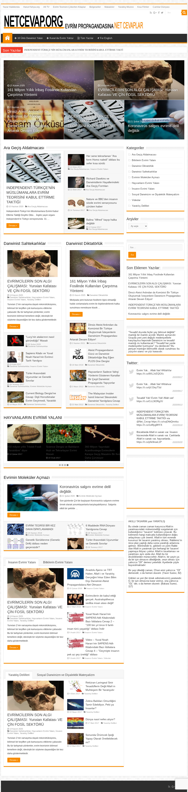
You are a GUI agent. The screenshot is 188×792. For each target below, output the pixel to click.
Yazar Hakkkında (11, 7)
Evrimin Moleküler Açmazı (41, 386)
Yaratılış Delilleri (34, 299)
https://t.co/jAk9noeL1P (149, 442)
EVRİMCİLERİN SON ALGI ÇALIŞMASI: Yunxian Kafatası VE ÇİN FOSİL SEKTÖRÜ (32, 286)
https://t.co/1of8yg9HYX (149, 425)
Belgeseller (95, 7)
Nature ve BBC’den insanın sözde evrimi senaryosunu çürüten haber (102, 203)
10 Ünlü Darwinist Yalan (30, 38)
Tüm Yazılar (86, 38)
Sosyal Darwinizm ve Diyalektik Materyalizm (66, 674)
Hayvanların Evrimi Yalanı (43, 297)
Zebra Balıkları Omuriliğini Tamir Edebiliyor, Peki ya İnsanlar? (101, 704)
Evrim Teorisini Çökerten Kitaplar (69, 7)
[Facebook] (159, 12)
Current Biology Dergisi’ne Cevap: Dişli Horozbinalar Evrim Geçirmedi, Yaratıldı (41, 397)
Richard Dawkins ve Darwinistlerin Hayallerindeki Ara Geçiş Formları (102, 182)
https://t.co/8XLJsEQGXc (150, 373)
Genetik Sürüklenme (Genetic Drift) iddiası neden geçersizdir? (43, 543)
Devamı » (13, 225)
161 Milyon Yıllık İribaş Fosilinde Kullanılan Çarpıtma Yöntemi (93, 286)
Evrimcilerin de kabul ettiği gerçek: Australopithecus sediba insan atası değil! (101, 599)
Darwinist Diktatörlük (84, 243)
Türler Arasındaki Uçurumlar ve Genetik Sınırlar (38, 377)
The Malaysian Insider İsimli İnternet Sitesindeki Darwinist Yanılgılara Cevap (104, 397)
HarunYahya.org (31, 7)
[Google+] (155, 12)
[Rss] (150, 12)
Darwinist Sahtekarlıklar (25, 243)
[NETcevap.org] (74, 21)
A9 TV (46, 7)
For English (106, 38)
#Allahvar (166, 384)
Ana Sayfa (7, 37)
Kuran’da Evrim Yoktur (61, 38)
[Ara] (184, 12)
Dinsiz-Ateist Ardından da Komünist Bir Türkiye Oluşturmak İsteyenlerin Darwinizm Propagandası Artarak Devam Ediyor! (27, 121)
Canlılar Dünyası (161, 7)
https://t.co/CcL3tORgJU (150, 401)
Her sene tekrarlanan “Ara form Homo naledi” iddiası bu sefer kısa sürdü (103, 159)
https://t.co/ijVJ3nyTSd (149, 387)
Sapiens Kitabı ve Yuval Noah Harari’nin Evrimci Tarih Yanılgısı (39, 357)
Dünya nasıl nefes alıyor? (100, 719)
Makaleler (109, 7)
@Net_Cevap (144, 421)
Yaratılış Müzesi (126, 7)
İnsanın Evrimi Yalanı (99, 169)
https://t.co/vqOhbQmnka (164, 421)
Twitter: (132, 363)
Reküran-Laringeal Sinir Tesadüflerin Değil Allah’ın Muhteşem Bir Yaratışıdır (100, 686)
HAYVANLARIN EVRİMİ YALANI (33, 417)
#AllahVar (166, 370)
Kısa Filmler (143, 7)
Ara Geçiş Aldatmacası (24, 147)
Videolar (107, 658)
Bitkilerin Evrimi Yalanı (58, 562)
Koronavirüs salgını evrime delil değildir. (149, 313)
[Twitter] (162, 12)
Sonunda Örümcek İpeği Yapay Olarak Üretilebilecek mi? (102, 738)
